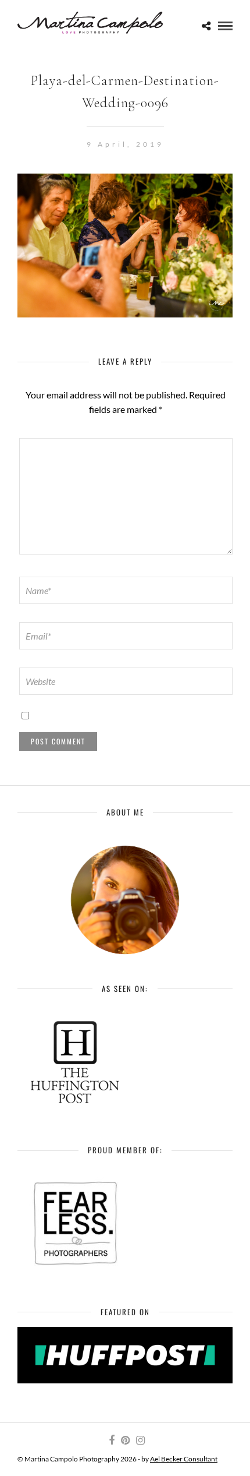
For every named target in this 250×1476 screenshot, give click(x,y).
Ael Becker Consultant (183, 1458)
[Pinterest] (125, 1440)
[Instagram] (140, 1440)
